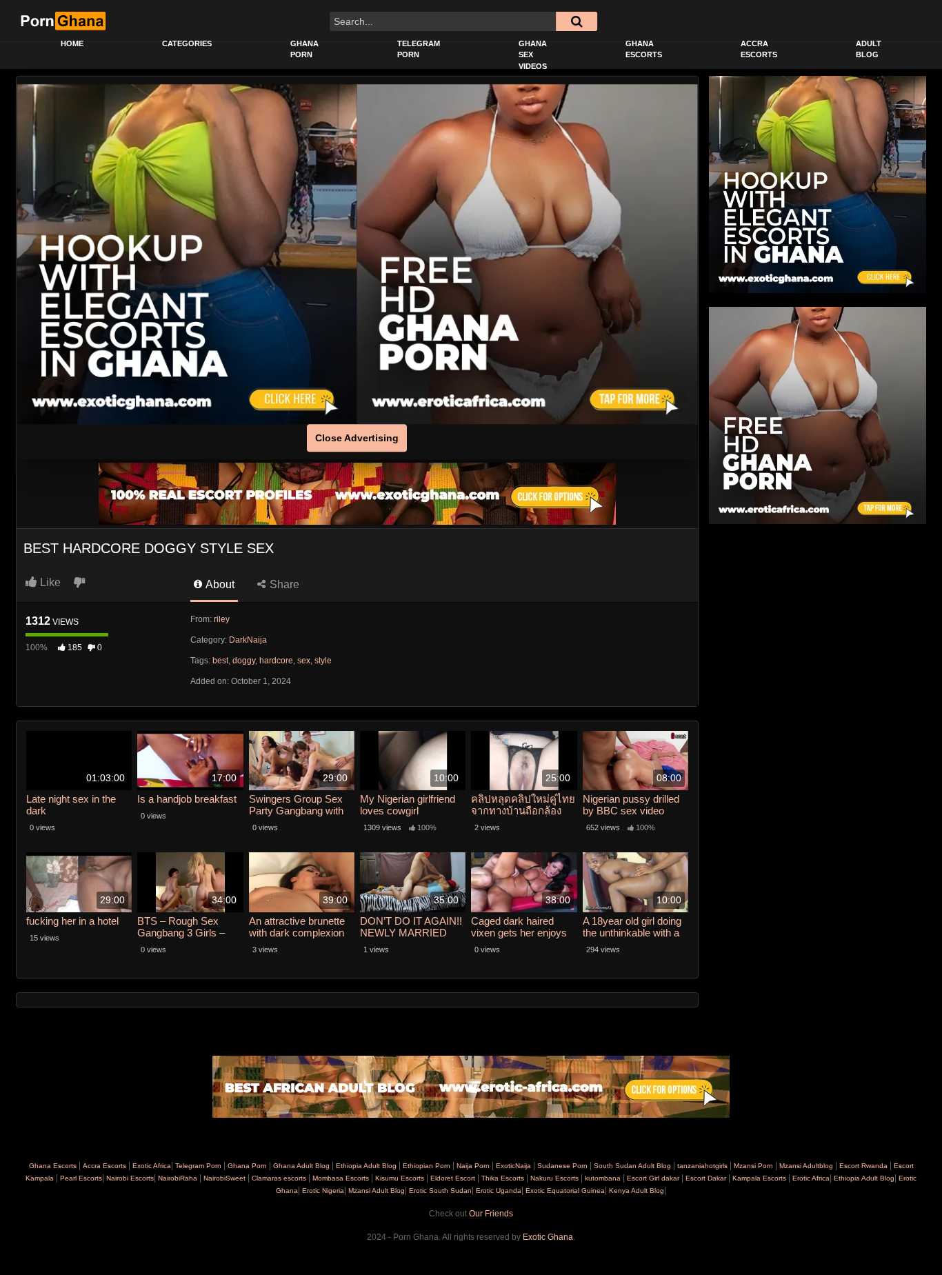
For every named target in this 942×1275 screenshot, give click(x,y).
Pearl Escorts (81, 1178)
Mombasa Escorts (340, 1178)
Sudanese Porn (562, 1165)
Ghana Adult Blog (301, 1165)
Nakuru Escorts (554, 1178)
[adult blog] (471, 1087)
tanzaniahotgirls (702, 1165)
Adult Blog (868, 49)
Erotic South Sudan (439, 1190)
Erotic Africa (810, 1178)
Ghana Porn (304, 49)
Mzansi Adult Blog (375, 1190)
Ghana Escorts (643, 49)
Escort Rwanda (863, 1165)
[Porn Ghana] (62, 20)
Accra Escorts (759, 49)
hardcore (276, 660)
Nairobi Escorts (130, 1178)
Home (72, 43)
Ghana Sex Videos (533, 54)
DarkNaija (248, 640)
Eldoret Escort (452, 1178)
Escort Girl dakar (653, 1178)
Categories (187, 43)
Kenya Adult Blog (635, 1190)
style (323, 660)
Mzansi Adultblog (806, 1165)
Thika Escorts (502, 1178)
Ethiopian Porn (426, 1165)
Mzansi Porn (753, 1165)
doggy (243, 660)
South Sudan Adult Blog (632, 1165)
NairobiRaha (177, 1178)
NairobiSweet (224, 1178)
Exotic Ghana (548, 1237)
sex (303, 660)
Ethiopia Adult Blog (366, 1165)
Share (283, 584)
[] (576, 21)
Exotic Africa (151, 1165)
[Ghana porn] (527, 254)
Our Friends (491, 1213)
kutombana (603, 1178)
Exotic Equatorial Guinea (564, 1190)
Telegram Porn (418, 49)
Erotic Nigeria (322, 1190)
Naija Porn (473, 1165)
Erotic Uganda (497, 1190)
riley (222, 619)
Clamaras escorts (279, 1178)
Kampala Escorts (759, 1178)
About (218, 584)
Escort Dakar (705, 1178)
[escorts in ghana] (187, 254)
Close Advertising (357, 437)
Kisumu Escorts (399, 1178)
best (220, 660)
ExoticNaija (513, 1165)
